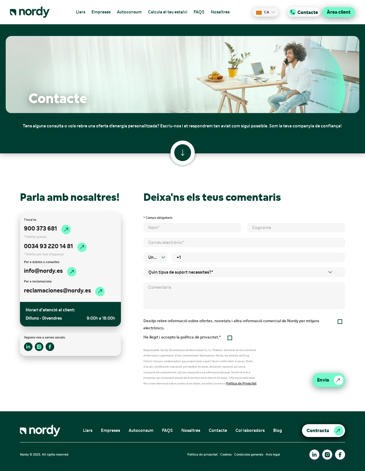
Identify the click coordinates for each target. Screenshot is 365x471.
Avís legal (273, 454)
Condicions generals (248, 454)
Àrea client (338, 12)
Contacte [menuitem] (218, 430)
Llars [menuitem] (80, 12)
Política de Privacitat (241, 383)
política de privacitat (199, 337)
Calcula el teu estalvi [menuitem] (167, 12)
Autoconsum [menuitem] (129, 12)
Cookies (226, 454)
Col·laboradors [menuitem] (250, 430)
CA (266, 12)
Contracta (318, 430)
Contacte (307, 12)
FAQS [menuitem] (199, 12)
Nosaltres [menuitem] (220, 12)
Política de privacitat (202, 454)
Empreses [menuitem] (101, 12)
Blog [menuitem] (277, 430)
